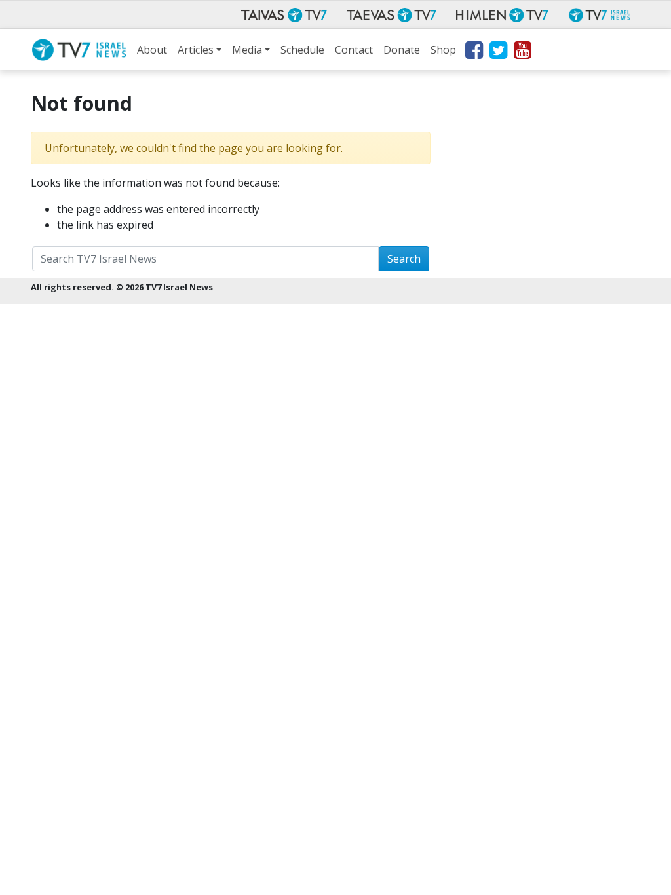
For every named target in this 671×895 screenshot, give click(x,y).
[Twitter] (498, 52)
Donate (401, 50)
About (152, 50)
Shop (443, 50)
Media (247, 50)
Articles (196, 50)
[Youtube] (522, 52)
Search (404, 259)
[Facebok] (473, 52)
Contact (354, 50)
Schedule (302, 50)
